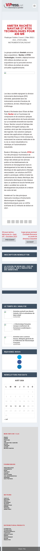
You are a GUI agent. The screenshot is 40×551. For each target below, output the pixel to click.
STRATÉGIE (6, 445)
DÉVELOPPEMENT (8, 537)
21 (24, 406)
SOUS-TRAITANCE (8, 478)
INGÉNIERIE (7, 477)
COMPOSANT (7, 532)
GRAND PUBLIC (7, 509)
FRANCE (6, 437)
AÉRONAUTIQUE (8, 505)
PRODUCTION (7, 539)
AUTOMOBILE (7, 502)
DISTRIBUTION (7, 528)
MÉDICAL (6, 501)
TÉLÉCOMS (6, 507)
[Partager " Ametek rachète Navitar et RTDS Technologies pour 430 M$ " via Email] (26, 222)
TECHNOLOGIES (8, 530)
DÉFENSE (6, 506)
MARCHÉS (15, 442)
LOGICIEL (6, 473)
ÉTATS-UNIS (22, 40)
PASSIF (5, 470)
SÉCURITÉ (6, 503)
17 (6, 406)
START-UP (6, 498)
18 (11, 406)
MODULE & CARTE (8, 534)
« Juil (6, 419)
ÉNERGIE (6, 535)
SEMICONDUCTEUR (9, 467)
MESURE (6, 538)
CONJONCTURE (8, 442)
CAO (5, 476)
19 (15, 406)
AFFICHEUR (6, 471)
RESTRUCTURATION (9, 448)
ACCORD (6, 446)
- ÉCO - (14, 40)
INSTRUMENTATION (15, 43)
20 (20, 406)
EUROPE (6, 438)
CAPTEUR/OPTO (8, 469)
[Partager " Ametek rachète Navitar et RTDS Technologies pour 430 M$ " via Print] (30, 222)
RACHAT (27, 43)
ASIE (5, 441)
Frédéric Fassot (18, 38)
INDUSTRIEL (7, 499)
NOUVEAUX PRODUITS (9, 531)
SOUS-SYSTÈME (8, 474)
